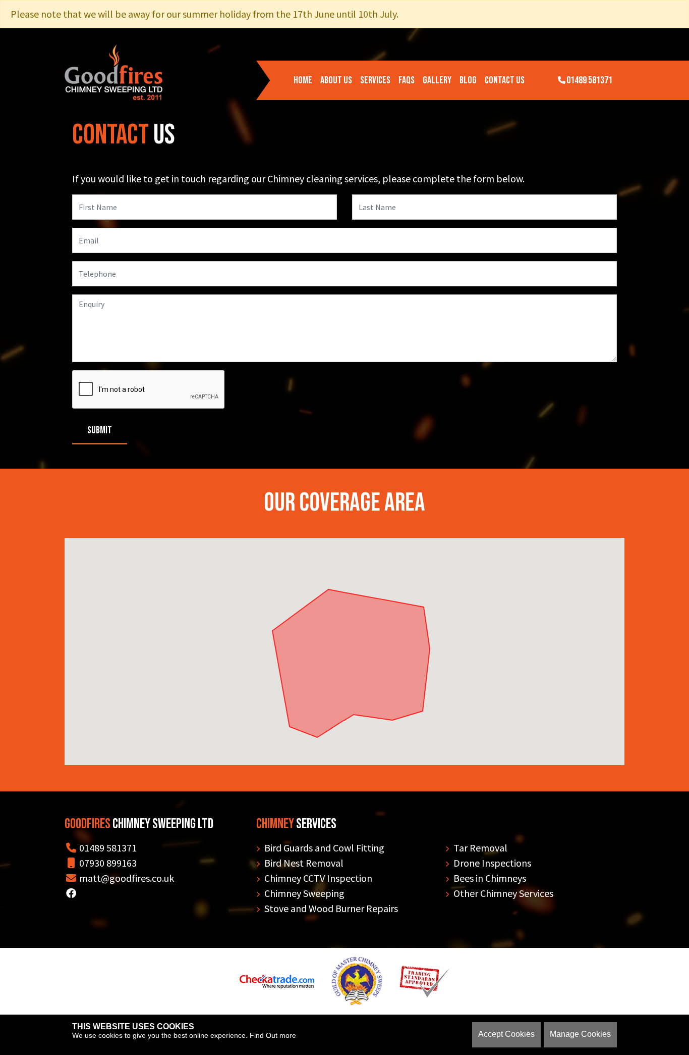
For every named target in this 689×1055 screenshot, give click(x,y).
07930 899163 (107, 863)
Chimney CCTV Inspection (318, 878)
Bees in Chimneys (489, 878)
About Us (336, 80)
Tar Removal (480, 847)
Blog (468, 80)
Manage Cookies (580, 1034)
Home (303, 80)
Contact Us (505, 80)
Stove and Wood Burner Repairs (331, 908)
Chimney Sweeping (304, 893)
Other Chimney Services (503, 893)
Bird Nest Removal (303, 863)
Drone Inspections (492, 863)
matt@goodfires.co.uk (125, 878)
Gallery (437, 80)
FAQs (406, 80)
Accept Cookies (506, 1034)
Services (375, 80)
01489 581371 (589, 80)
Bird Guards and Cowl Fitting (324, 847)
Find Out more (273, 1035)
